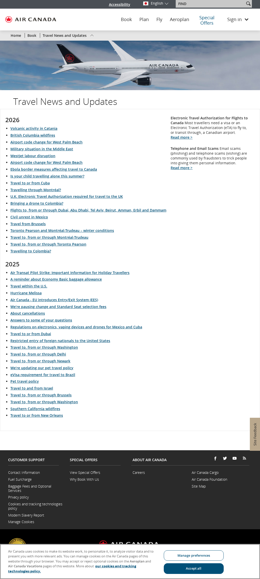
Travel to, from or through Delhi (38, 354)
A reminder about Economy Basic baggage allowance (56, 279)
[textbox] (211, 4)
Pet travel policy (24, 381)
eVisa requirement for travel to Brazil (42, 374)
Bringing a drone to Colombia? (36, 203)
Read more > (181, 137)
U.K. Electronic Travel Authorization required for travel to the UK (66, 196)
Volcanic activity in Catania (33, 128)
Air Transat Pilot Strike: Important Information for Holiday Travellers (69, 272)
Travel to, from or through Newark (40, 361)
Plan (144, 19)
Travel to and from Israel (31, 388)
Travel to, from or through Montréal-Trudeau (49, 237)
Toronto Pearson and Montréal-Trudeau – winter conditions (62, 230)
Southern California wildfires (35, 408)
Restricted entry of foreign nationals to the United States (60, 340)
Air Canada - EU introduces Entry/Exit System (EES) (54, 299)
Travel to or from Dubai (30, 333)
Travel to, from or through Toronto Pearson (48, 244)
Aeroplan (179, 19)
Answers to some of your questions (41, 320)
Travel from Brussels (28, 223)
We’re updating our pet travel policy (41, 367)
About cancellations (27, 313)
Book (126, 19)
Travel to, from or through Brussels (41, 395)
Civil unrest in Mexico (29, 217)
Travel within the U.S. (28, 286)
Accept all (193, 568)
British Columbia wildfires (32, 135)
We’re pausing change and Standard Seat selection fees (58, 306)
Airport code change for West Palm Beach (46, 142)
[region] (130, 561)
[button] (248, 3)
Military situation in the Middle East (41, 149)
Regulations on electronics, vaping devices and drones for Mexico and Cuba (76, 327)
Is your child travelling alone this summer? (47, 176)
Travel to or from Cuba (30, 183)
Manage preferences (193, 555)
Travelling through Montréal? (35, 189)
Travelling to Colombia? (30, 251)
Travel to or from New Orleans (36, 415)
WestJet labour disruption (32, 155)
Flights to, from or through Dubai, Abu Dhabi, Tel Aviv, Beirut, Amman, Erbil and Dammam (88, 210)
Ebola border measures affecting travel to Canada (53, 169)
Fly (159, 19)
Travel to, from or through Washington (44, 347)
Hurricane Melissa (26, 293)
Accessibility (119, 4)
